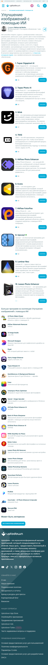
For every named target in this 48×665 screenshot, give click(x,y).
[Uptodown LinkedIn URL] (20, 567)
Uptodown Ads (7, 624)
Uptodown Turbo (11, 627)
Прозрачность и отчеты (11, 591)
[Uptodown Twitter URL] (11, 567)
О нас (3, 580)
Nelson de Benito (20, 27)
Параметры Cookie (9, 650)
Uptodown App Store (9, 613)
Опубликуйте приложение (12, 617)
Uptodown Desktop (10, 1)
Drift (43, 1)
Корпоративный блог (9, 598)
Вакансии (5, 601)
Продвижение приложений (12, 620)
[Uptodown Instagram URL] (15, 567)
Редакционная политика (11, 587)
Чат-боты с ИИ (27, 1)
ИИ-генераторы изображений (13, 523)
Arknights (19, 1)
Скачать (42, 80)
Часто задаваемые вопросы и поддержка (18, 631)
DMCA (3, 657)
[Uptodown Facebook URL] (24, 567)
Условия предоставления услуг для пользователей (22, 643)
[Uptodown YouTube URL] (2, 567)
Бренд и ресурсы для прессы (13, 594)
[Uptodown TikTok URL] (7, 567)
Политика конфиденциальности (14, 646)
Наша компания (7, 583)
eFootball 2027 (37, 1)
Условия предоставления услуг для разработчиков (22, 654)
